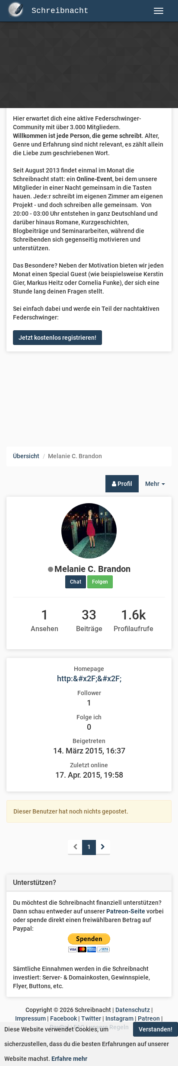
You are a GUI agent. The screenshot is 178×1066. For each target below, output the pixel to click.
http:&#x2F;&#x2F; (89, 678)
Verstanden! (155, 1029)
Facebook (63, 1018)
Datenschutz (132, 1009)
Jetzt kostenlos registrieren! (57, 337)
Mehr (158, 486)
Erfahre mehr (69, 1058)
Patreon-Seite (125, 911)
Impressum (30, 1018)
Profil (124, 483)
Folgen (100, 582)
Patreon (149, 1018)
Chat (75, 582)
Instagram (119, 1018)
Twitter (91, 1018)
